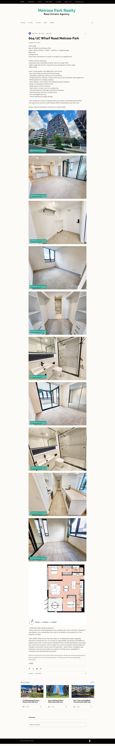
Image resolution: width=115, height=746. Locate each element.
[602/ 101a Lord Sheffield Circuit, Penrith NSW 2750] (83, 691)
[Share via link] (41, 668)
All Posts (23, 22)
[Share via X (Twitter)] (33, 668)
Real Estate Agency (57, 14)
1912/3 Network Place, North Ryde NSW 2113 (56, 701)
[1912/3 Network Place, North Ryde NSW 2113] (57, 691)
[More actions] (85, 33)
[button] (92, 22)
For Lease (38, 22)
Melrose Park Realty (56, 10)
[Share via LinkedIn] (37, 668)
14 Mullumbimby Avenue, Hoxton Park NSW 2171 (31, 701)
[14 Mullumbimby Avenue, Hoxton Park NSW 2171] (32, 691)
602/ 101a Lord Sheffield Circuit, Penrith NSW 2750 (82, 701)
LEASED (52, 22)
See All (92, 682)
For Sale (30, 22)
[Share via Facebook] (29, 668)
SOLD (45, 22)
